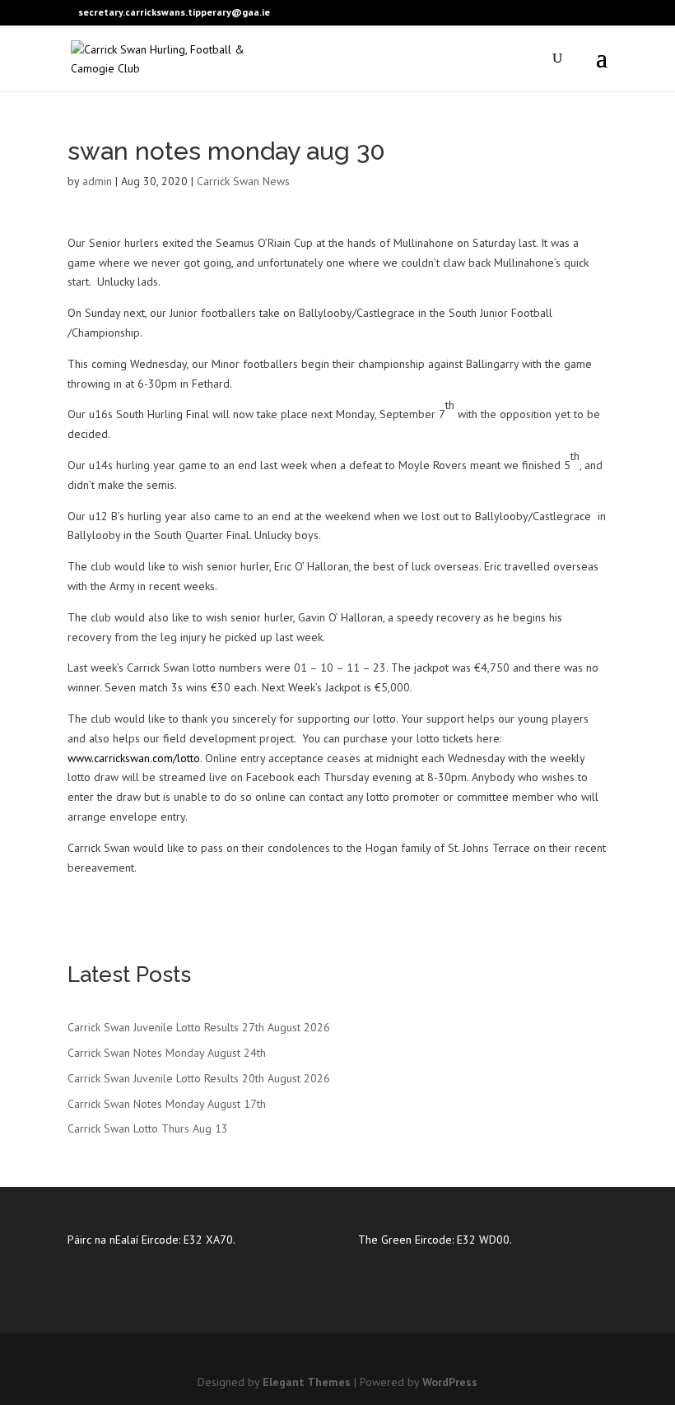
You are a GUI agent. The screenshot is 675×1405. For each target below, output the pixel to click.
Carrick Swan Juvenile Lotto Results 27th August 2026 (199, 1027)
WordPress (449, 1382)
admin (97, 181)
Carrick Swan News (243, 181)
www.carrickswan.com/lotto (134, 758)
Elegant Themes (307, 1382)
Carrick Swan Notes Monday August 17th (167, 1103)
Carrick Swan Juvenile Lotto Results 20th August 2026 (199, 1078)
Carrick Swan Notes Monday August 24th (167, 1052)
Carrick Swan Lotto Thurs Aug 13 (148, 1128)
